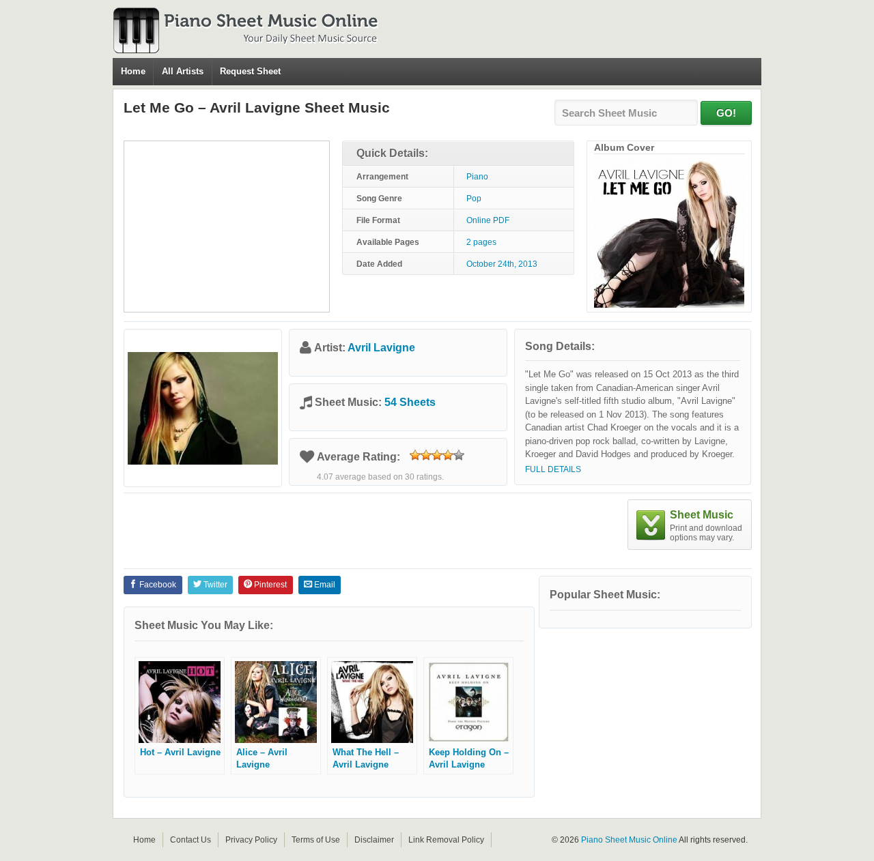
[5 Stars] (458, 455)
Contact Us (190, 840)
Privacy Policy (251, 840)
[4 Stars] (447, 455)
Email (323, 584)
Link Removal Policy (446, 840)
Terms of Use (316, 840)
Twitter (214, 584)
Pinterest (269, 584)
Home (133, 71)
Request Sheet (250, 71)
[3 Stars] (437, 455)
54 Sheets (410, 402)
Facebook (156, 584)
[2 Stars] (426, 455)
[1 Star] (415, 455)
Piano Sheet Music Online (629, 840)
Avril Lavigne (381, 347)
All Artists (182, 71)
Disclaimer (374, 840)
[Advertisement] (226, 226)
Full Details (553, 469)
